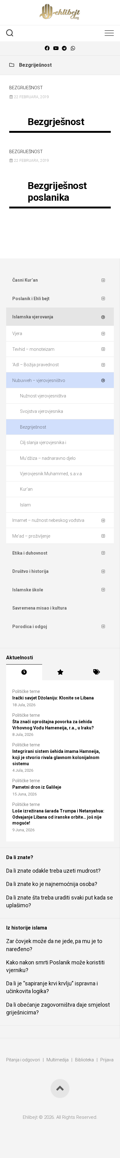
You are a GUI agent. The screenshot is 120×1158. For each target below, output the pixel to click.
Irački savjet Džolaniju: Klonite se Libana (53, 697)
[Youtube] (55, 48)
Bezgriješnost (26, 87)
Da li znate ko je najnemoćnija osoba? (51, 884)
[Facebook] (47, 48)
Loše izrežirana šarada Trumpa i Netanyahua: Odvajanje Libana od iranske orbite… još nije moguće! (58, 816)
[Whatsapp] (73, 48)
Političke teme (26, 691)
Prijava (107, 1059)
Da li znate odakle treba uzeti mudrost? (53, 870)
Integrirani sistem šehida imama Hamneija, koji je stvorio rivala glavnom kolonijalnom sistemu (56, 757)
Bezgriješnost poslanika (57, 191)
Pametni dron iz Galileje (36, 787)
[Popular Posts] (60, 672)
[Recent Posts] (24, 672)
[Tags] (96, 672)
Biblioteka (84, 1059)
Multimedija (57, 1059)
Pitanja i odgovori (23, 1059)
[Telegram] (64, 48)
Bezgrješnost (56, 122)
